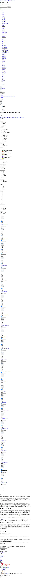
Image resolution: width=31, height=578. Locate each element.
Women (3, 14)
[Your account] (1, 91)
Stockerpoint (4, 139)
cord (3, 171)
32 (2, 232)
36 (2, 221)
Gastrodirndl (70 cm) (3, 391)
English (4, 84)
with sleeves (4, 165)
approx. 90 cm (4, 209)
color (1, 147)
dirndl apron (2, 159)
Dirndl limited (14, 117)
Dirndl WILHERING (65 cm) (4, 280)
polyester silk (4, 175)
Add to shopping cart (3, 226)
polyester (4, 174)
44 (2, 220)
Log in (1, 94)
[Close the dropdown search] (10, 7)
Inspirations (1, 556)
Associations (3, 80)
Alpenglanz (4, 131)
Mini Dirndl (1, 117)
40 (2, 237)
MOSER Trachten (5, 137)
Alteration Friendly (2, 555)
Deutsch (4, 105)
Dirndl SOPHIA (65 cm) (4, 265)
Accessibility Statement (4, 570)
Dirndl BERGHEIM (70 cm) (4, 462)
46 (2, 231)
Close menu (3, 93)
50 (2, 314)
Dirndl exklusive (11, 117)
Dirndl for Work (22, 117)
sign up (2, 95)
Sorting (1, 121)
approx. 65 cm (4, 206)
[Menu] (1, 8)
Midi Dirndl (4, 117)
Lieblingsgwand (5, 136)
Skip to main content (2, 0)
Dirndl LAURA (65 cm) (4, 359)
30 (2, 235)
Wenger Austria (4, 141)
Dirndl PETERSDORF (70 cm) (5, 410)
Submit (8, 547)
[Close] (0, 577)
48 (2, 277)
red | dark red (5, 151)
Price (1, 211)
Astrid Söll (4, 133)
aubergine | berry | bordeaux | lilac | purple (8, 156)
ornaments (4, 187)
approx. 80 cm (4, 207)
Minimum (3, 212)
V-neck (3, 180)
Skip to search (7, 0)
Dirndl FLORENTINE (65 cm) (5, 348)
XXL (2, 76)
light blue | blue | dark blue (6, 157)
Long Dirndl (7, 117)
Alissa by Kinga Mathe (5, 129)
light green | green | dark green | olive (7, 150)
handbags (2, 519)
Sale (2, 79)
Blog (0, 557)
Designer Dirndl (18, 117)
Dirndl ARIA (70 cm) (3, 440)
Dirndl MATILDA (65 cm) (4, 224)
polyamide (4, 173)
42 (2, 238)
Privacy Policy (3, 569)
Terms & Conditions (4, 568)
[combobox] (3, 7)
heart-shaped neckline (5, 181)
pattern (1, 184)
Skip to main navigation (12, 0)
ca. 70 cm (4, 168)
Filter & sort (2, 118)
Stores (2, 81)
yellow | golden (5, 158)
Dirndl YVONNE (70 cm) (4, 381)
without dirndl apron (5, 162)
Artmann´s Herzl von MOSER (6, 132)
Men (2, 43)
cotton (3, 172)
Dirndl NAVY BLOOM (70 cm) (5, 325)
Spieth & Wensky (5, 138)
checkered (4, 185)
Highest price (4, 125)
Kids (2, 62)
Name (3, 126)
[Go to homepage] (2, 88)
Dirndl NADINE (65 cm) (4, 470)
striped (3, 189)
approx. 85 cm (4, 208)
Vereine (1, 560)
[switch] (2, 575)
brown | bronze (5, 154)
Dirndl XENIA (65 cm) (4, 450)
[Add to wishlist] (2, 217)
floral (3, 186)
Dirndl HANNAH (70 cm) (4, 418)
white (4, 149)
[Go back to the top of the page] (1, 576)
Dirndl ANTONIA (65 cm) (4, 428)
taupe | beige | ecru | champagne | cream (8, 153)
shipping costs (8, 573)
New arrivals (4, 122)
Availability (4, 123)
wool (3, 177)
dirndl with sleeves (3, 164)
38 (2, 222)
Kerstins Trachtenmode (5, 135)
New (2, 10)
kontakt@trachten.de (2, 552)
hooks (3, 144)
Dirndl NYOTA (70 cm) (4, 482)
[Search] (8, 7)
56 (2, 460)
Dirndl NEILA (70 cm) (4, 291)
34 (2, 233)
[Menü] (3, 570)
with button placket (5, 145)
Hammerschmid (5, 134)
